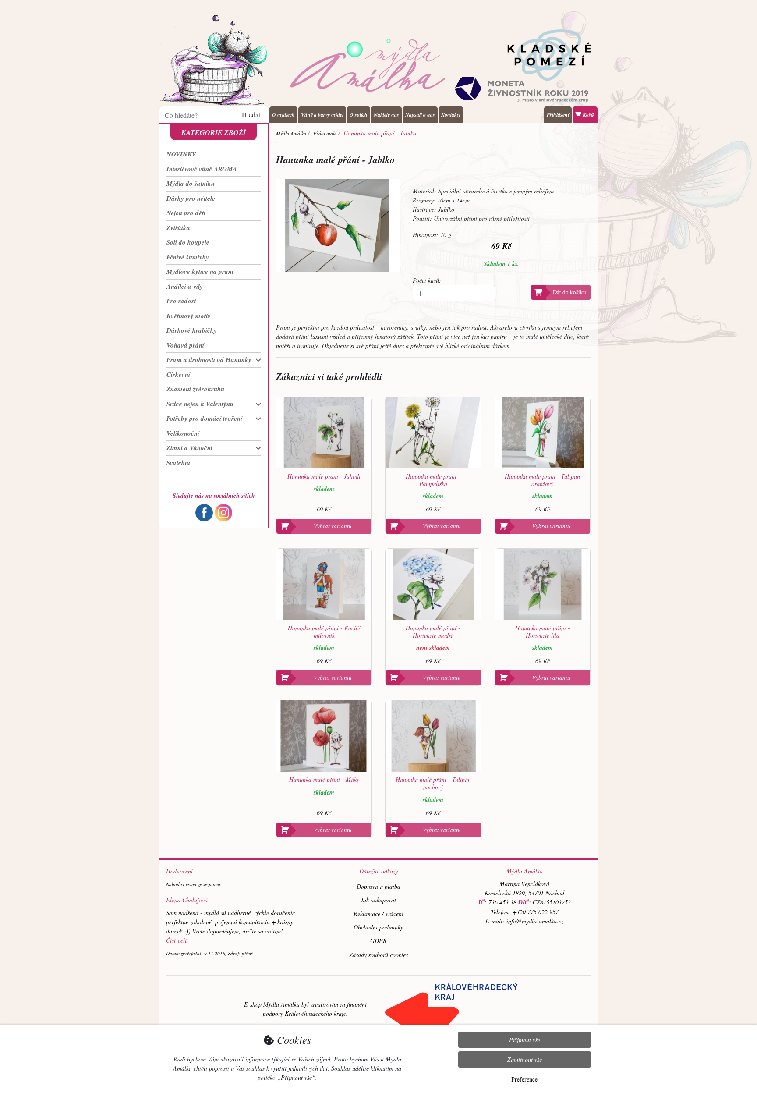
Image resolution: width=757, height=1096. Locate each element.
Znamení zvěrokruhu (195, 389)
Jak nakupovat (378, 900)
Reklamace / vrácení (378, 913)
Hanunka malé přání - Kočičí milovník (324, 631)
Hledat (251, 114)
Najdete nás (386, 114)
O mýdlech (283, 114)
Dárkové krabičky (191, 330)
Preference (524, 1079)
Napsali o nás (420, 114)
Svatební (178, 462)
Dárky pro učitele (190, 198)
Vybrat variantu (333, 526)
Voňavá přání (185, 345)
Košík (588, 114)
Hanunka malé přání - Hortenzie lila (542, 631)
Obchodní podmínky (378, 927)
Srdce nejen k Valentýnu (199, 403)
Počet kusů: (427, 280)
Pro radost (181, 300)
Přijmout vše (524, 1040)
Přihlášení (558, 114)
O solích (359, 114)
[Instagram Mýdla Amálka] (223, 511)
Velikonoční (182, 433)
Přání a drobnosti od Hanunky (208, 359)
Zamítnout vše (524, 1059)
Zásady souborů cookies (378, 955)
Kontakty (450, 114)
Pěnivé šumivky (187, 257)
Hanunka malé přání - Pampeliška (433, 480)
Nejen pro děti (185, 212)
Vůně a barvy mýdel (322, 114)
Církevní (178, 374)
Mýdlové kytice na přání (199, 271)
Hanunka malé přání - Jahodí (324, 476)
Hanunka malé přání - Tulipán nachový (433, 783)
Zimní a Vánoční (189, 447)
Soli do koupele (187, 242)
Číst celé (176, 940)
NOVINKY (181, 154)
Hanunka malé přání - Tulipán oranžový (542, 480)
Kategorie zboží (213, 132)
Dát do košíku (569, 292)
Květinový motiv (188, 315)
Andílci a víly (184, 286)
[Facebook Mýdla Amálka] (204, 511)
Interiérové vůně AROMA (201, 169)
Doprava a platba (378, 886)
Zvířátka (178, 227)
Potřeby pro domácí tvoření (204, 418)
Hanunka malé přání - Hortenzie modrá (433, 631)
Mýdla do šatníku (190, 183)
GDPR (378, 940)
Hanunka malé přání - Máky (324, 780)
